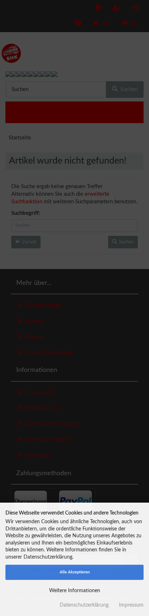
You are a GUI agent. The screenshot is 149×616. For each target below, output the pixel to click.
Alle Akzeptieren (75, 572)
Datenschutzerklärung (84, 605)
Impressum (131, 605)
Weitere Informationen (74, 590)
